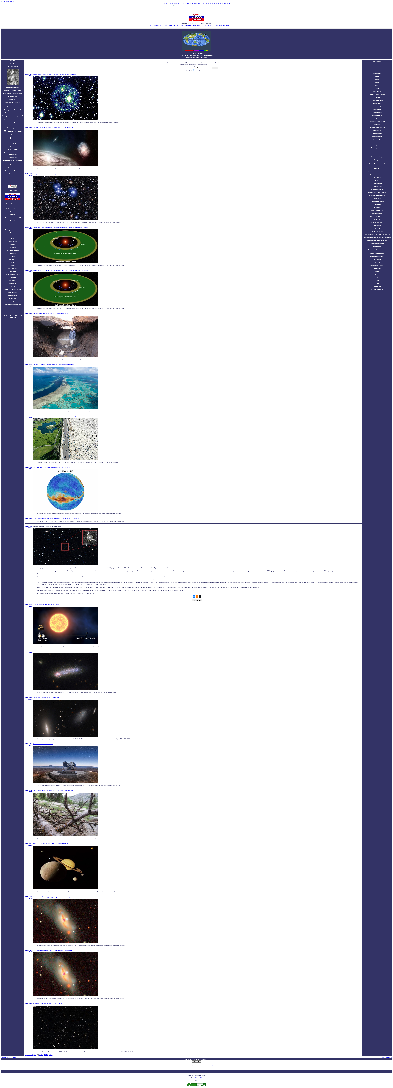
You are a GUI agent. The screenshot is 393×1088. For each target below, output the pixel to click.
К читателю (377, 67)
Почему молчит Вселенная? (12, 110)
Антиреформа (13, 157)
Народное (13, 232)
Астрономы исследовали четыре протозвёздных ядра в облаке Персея (53, 127)
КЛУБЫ (377, 228)
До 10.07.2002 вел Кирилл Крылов (196, 57)
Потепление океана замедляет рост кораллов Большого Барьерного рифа (53, 364)
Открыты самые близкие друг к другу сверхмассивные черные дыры (52, 897)
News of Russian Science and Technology (13, 103)
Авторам (12, 244)
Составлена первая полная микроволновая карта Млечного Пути (51, 467)
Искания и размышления (377, 94)
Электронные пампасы (377, 265)
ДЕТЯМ (377, 262)
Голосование (205, 3)
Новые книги (377, 103)
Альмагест (13, 125)
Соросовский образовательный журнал (12, 161)
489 (47, 1055)
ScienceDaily (12, 144)
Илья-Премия (377, 259)
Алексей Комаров (199, 1077)
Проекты (12, 265)
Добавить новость (386, 1057)
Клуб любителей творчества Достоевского (377, 234)
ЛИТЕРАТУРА (377, 62)
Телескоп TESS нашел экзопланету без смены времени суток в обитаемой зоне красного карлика (60, 227)
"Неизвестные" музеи (377, 157)
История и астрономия (13, 122)
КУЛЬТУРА (377, 142)
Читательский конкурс (377, 256)
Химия (13, 179)
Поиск (13, 262)
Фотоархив (12, 283)
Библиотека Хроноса (12, 209)
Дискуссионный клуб (377, 210)
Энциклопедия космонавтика (12, 90)
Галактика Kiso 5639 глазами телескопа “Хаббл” (46, 651)
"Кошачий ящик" (377, 133)
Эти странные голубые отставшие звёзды (44, 174)
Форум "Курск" (377, 219)
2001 (377, 277)
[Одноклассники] (197, 596)
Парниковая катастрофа (12, 113)
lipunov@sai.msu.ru (213, 1065)
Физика (12, 177)
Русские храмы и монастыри (377, 163)
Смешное (13, 235)
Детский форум (377, 225)
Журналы (13, 271)
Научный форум (13, 66)
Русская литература (13, 182)
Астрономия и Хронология (377, 195)
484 (35, 1055)
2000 (377, 280)
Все (13, 301)
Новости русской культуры (13, 304)
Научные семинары (13, 107)
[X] (200, 596)
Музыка (377, 154)
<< (25, 1055)
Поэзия (377, 88)
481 (27, 1055)
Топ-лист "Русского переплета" (12, 289)
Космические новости (12, 87)
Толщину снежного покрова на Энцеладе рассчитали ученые (50, 843)
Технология (12, 174)
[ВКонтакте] (194, 596)
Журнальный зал (13, 96)
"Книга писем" (377, 130)
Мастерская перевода (377, 243)
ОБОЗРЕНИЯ (377, 118)
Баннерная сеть (12, 292)
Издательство (377, 109)
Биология (13, 165)
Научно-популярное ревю (221, 25)
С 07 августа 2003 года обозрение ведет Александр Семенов (197, 55)
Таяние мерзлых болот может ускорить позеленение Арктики (50, 313)
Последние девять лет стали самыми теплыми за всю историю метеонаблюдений (56, 518)
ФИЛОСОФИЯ (377, 169)
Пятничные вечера (377, 231)
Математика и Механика (12, 171)
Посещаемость (12, 268)
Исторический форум (377, 222)
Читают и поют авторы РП (13, 218)
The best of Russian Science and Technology (13, 316)
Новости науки (12, 307)
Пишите (183, 3)
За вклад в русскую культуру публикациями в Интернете (377, 249)
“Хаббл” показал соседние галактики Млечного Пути (48, 697)
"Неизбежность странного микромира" (180, 25)
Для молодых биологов (13, 203)
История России (377, 183)
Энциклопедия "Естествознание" (13, 93)
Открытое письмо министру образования (12, 153)
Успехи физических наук (12, 138)
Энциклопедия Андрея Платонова (377, 240)
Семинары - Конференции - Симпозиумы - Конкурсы (196, 27)
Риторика (377, 160)
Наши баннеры (12, 295)
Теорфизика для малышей (237, 25)
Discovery (13, 146)
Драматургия (377, 91)
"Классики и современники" (377, 121)
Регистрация (219, 3)
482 (30, 1055)
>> (51, 1055)
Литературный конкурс (377, 253)
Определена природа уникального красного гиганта (47, 1003)
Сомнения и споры (377, 100)
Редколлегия (13, 241)
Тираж (13, 256)
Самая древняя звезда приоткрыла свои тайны (46, 604)
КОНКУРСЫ (377, 246)
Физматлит (12, 99)
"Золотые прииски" (377, 136)
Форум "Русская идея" (377, 216)
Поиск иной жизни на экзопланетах (43, 744)
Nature (13, 135)
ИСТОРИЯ (377, 177)
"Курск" (377, 76)
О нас (178, 3)
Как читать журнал (13, 250)
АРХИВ (377, 274)
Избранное (13, 277)
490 (50, 1055)
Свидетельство (191, 62)
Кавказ (377, 79)
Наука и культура (12, 128)
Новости (188, 3)
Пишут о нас (12, 253)
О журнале (13, 247)
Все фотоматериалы (377, 289)
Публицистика (377, 73)
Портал (165, 3)
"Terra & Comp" (208, 25)
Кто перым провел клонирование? (12, 116)
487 (42, 1055)
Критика (377, 97)
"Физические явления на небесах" (158, 25)
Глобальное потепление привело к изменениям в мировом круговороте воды (55, 416)
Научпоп (12, 212)
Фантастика (377, 268)
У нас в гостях (377, 106)
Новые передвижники (377, 148)
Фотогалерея (377, 151)
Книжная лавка (196, 3)
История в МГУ (377, 186)
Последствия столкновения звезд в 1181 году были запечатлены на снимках (54, 74)
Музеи (13, 224)
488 (45, 1055)
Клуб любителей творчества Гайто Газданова (377, 237)
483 (32, 1055)
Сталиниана (377, 204)
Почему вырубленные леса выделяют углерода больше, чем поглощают (53, 790)
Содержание (172, 3)
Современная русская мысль (377, 172)
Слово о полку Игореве (377, 189)
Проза (377, 85)
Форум (377, 271)
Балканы (377, 82)
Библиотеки (12, 280)
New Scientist (12, 141)
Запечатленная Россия (377, 201)
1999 (377, 283)
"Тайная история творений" (377, 127)
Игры (12, 227)
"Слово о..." (377, 124)
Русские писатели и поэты (12, 274)
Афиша (13, 313)
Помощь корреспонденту (8, 1057)
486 (40, 1055)
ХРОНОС (377, 180)
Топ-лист (212, 3)
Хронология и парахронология (12, 119)
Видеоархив (377, 166)
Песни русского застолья (12, 230)
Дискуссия (227, 3)
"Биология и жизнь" (197, 25)
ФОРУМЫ (377, 207)
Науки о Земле (12, 168)
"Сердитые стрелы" (377, 139)
